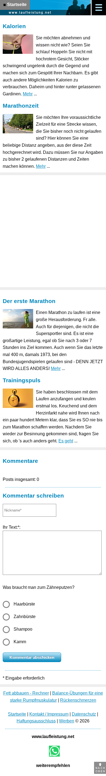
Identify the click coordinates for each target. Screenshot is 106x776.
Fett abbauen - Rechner (26, 693)
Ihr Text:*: (11, 527)
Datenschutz (84, 714)
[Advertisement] (53, 231)
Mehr (28, 94)
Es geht (65, 441)
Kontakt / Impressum (48, 714)
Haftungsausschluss (36, 721)
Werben (66, 721)
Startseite (17, 714)
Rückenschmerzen (78, 700)
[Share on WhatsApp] (54, 751)
